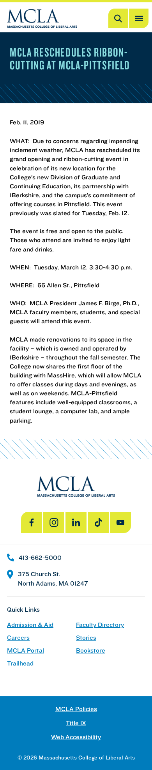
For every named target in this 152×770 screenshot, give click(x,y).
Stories (86, 637)
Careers (18, 637)
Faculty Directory (100, 624)
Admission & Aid (30, 624)
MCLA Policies (76, 709)
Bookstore (90, 650)
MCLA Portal (25, 650)
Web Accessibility (76, 737)
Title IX (76, 723)
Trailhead (20, 663)
